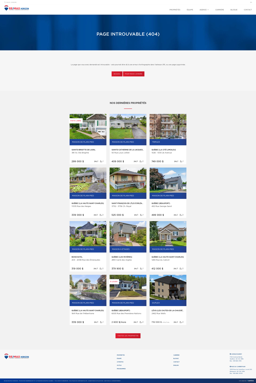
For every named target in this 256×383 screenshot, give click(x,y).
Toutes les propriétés (128, 336)
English (176, 365)
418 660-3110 (237, 361)
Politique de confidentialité (78, 380)
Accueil (117, 74)
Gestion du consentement (112, 380)
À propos (120, 362)
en (251, 2)
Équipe (190, 10)
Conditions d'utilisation (95, 380)
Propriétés (175, 10)
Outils (119, 365)
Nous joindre (11, 2)
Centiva (250, 380)
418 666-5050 (238, 373)
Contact (248, 10)
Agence (203, 10)
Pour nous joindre (133, 74)
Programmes (121, 368)
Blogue (233, 10)
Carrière (219, 10)
